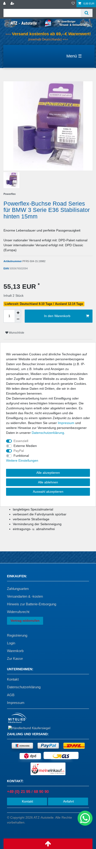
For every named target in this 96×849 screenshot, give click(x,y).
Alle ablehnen (48, 482)
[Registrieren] (13, 3)
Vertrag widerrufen (25, 620)
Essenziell (21, 441)
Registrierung (17, 635)
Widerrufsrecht (18, 612)
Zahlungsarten (18, 589)
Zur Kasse (15, 658)
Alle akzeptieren (48, 472)
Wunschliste (16, 332)
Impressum (15, 703)
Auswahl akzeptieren (48, 491)
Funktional (21, 455)
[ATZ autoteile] (48, 23)
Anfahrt (68, 801)
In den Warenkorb (57, 316)
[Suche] (87, 13)
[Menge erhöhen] (18, 313)
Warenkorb (15, 651)
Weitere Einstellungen (22, 460)
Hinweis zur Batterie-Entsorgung (31, 604)
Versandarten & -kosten (25, 596)
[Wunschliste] (73, 3)
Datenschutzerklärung (24, 687)
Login (11, 643)
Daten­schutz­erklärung (48, 433)
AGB (10, 695)
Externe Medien (25, 446)
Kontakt (13, 679)
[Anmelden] (5, 3)
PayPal (19, 451)
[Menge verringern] (18, 319)
